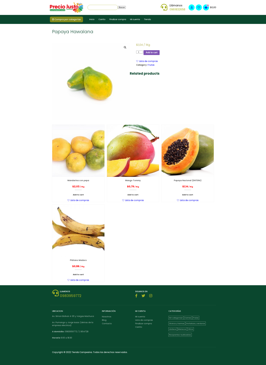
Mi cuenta (135, 19)
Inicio (91, 19)
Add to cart (151, 52)
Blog (104, 320)
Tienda (147, 19)
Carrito (102, 19)
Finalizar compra (117, 19)
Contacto (107, 323)
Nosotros (106, 316)
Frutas (151, 65)
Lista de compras (144, 320)
